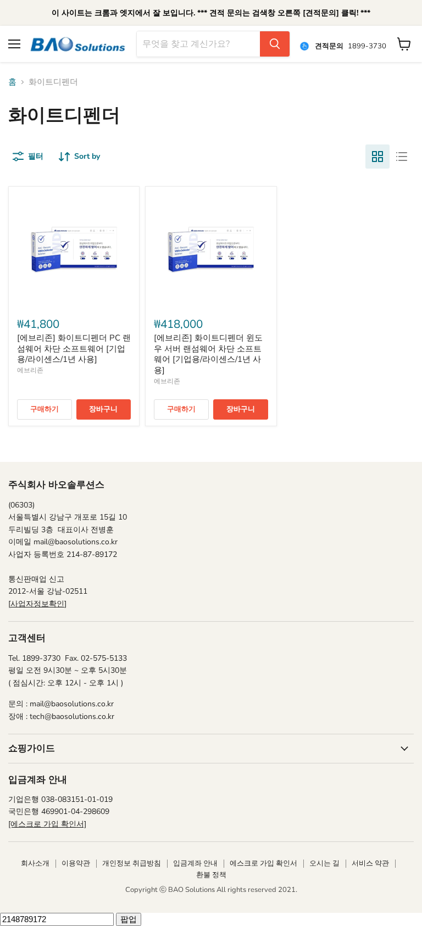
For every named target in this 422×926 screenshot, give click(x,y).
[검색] (275, 44)
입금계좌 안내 (195, 863)
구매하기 (44, 409)
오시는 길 (324, 863)
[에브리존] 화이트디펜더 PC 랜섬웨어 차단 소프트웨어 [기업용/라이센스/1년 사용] (74, 348)
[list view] (402, 156)
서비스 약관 (370, 863)
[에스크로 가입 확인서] (47, 824)
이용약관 (76, 863)
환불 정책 (211, 875)
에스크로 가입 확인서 (263, 863)
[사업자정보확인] (37, 604)
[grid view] (377, 156)
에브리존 (30, 370)
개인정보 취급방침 (131, 863)
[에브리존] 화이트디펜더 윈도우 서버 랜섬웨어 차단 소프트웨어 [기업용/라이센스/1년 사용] (208, 354)
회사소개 (35, 863)
